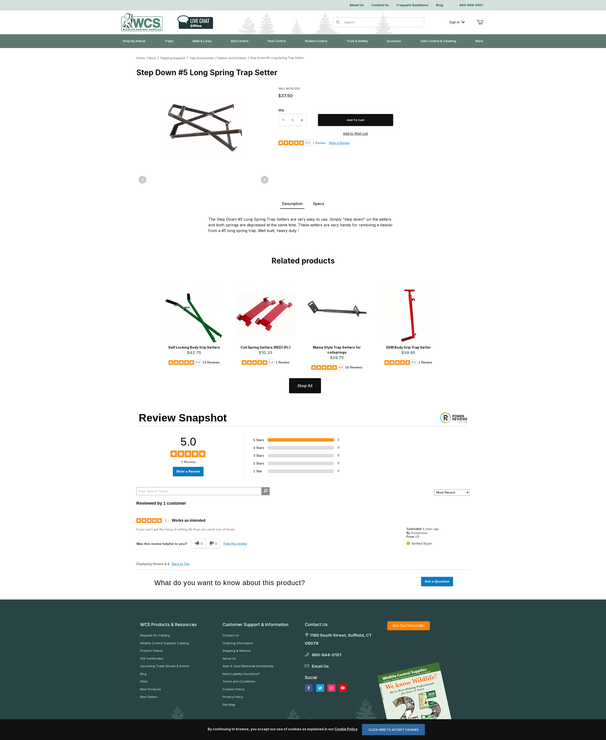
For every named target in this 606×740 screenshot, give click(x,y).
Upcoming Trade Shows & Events (164, 666)
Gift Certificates (152, 658)
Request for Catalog (155, 635)
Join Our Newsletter (408, 626)
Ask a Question (437, 581)
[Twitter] (320, 688)
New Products (150, 689)
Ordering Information (238, 643)
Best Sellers (148, 697)
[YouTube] (343, 688)
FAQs (144, 681)
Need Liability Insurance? (241, 674)
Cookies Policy (233, 689)
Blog (143, 674)
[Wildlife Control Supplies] (141, 22)
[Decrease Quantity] (283, 120)
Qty (281, 110)
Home (140, 58)
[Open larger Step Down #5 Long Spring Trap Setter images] (203, 126)
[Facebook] (308, 688)
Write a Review (339, 143)
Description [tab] (292, 203)
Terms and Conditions (239, 681)
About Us (229, 658)
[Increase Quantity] (302, 120)
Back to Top (180, 564)
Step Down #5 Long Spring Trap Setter (276, 58)
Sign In (454, 22)
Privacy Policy (233, 697)
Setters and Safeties (232, 58)
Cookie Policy (345, 729)
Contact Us (231, 635)
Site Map (229, 704)
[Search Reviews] (265, 491)
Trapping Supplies (172, 58)
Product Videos (151, 650)
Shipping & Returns (237, 650)
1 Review (319, 143)
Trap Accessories (201, 58)
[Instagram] (331, 688)
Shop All (305, 385)
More (152, 58)
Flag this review (235, 543)
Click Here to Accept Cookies (394, 729)
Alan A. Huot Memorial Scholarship (248, 666)
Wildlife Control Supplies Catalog (164, 643)
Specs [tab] (318, 203)
